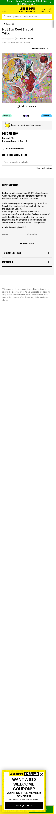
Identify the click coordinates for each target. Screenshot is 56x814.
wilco (6, 33)
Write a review (26, 38)
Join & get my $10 (24, 805)
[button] (9, 10)
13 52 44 (32, 4)
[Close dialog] (41, 783)
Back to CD (10, 24)
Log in (14, 125)
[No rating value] (8, 38)
